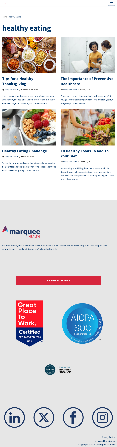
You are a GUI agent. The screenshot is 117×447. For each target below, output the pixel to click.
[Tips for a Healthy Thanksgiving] (29, 55)
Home (4, 16)
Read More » (41, 103)
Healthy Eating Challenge (24, 150)
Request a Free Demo (58, 280)
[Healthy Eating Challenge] (29, 127)
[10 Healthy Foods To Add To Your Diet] (88, 127)
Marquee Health (11, 89)
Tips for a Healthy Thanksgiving (17, 81)
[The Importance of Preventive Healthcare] (88, 55)
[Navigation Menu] (111, 3)
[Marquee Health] (5, 3)
